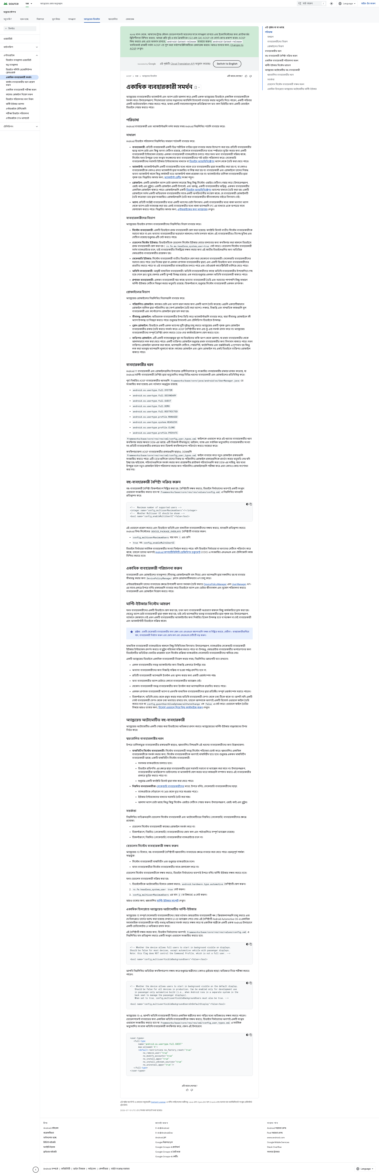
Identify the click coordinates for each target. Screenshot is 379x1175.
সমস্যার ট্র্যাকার (273, 1151)
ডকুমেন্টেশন (10, 12)
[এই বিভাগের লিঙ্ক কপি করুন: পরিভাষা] (142, 120)
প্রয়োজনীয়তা (48, 1132)
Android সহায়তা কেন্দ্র (276, 1128)
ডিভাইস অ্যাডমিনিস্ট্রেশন (201, 161)
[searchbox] (20, 28)
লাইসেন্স (92, 1169)
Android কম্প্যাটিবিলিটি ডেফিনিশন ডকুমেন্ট (177, 552)
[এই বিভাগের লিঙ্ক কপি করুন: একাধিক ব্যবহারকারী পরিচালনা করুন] (185, 568)
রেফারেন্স (130, 19)
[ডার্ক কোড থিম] (247, 504)
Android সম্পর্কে (50, 1169)
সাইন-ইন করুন (368, 3)
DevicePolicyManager (215, 584)
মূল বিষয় (56, 19)
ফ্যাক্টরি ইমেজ (49, 1147)
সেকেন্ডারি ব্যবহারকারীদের (170, 786)
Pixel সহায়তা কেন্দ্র (275, 1132)
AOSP (128, 76)
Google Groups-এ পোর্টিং (166, 1156)
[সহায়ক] (246, 76)
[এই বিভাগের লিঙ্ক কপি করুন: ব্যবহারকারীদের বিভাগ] (158, 218)
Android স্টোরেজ (50, 1128)
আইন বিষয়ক (79, 1169)
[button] (17, 47)
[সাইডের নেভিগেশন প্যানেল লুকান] (36, 1170)
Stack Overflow (274, 1147)
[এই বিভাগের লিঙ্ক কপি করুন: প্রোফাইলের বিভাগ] (153, 292)
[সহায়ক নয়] (250, 76)
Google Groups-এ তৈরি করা (167, 1151)
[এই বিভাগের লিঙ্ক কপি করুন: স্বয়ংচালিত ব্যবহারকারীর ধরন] (166, 739)
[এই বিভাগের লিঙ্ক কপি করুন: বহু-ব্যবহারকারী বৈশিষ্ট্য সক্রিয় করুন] (184, 482)
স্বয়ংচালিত (113, 19)
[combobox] (311, 3)
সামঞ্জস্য (72, 19)
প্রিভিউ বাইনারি (49, 1142)
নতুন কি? (8, 19)
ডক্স (27, 3)
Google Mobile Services (278, 1142)
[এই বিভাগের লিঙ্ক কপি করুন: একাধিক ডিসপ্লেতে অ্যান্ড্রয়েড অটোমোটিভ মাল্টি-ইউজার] (199, 909)
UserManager (239, 584)
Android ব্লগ (160, 1137)
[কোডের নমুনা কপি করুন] (251, 504)
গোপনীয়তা (103, 1169)
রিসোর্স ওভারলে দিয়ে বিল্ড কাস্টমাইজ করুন (180, 707)
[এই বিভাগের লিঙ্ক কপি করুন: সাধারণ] (138, 135)
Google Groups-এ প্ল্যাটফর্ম (167, 1147)
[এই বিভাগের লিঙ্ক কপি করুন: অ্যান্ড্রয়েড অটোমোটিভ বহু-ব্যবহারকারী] (188, 720)
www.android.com (276, 1137)
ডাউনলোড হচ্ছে (49, 1137)
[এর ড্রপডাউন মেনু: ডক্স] (33, 3)
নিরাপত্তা (40, 19)
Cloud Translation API (183, 63)
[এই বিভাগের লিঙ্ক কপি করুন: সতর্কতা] (139, 811)
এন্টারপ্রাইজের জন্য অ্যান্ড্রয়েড (193, 209)
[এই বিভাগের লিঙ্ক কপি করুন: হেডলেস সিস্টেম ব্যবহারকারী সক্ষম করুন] (181, 846)
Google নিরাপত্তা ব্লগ (164, 1142)
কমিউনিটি (65, 1169)
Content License (158, 1102)
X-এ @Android (162, 1128)
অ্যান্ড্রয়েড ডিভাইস (92, 19)
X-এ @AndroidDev (164, 1132)
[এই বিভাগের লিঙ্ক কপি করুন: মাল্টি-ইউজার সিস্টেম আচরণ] (173, 604)
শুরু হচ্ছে (24, 19)
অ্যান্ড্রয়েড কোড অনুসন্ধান (51, 3)
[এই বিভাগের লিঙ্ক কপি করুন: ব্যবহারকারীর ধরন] (156, 365)
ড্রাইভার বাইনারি (50, 1151)
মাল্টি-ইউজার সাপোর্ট (168, 900)
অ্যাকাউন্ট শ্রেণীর (172, 177)
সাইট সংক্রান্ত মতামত (120, 1169)
